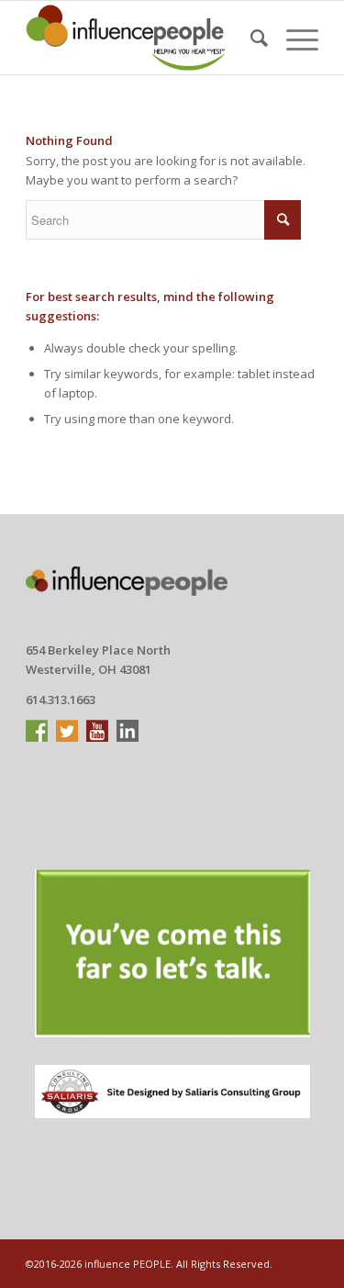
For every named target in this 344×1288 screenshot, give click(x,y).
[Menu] (293, 37)
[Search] (250, 37)
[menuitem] (250, 37)
